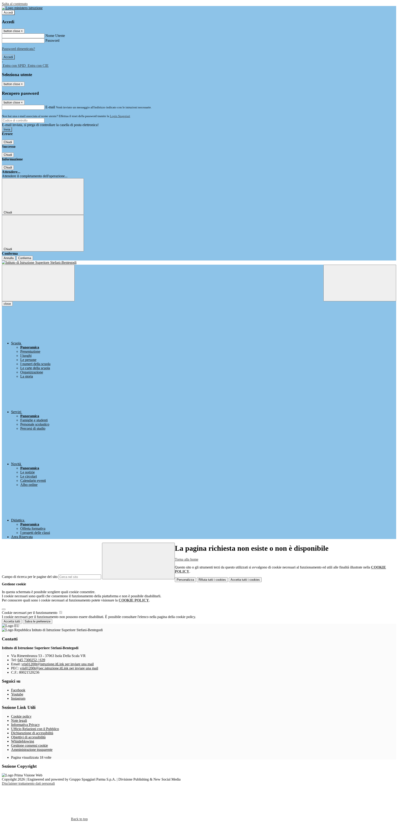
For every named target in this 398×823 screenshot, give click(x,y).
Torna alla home (186, 559)
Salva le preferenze (37, 621)
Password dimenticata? (18, 49)
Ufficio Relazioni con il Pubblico (35, 729)
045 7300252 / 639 (31, 660)
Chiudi (8, 142)
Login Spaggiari (120, 116)
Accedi (8, 12)
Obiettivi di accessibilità (28, 737)
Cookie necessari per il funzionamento (30, 613)
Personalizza (185, 579)
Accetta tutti (245, 579)
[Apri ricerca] (359, 283)
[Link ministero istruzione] (22, 8)
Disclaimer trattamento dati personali (28, 783)
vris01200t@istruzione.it (57, 664)
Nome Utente (55, 36)
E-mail (50, 107)
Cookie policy (21, 716)
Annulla (9, 258)
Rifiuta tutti (212, 579)
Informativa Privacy (25, 725)
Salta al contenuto (15, 4)
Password (52, 40)
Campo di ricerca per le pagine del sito (30, 577)
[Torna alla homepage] (199, 263)
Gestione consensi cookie (29, 745)
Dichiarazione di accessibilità (32, 733)
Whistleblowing (22, 741)
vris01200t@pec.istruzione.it (59, 668)
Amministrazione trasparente (32, 750)
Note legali (19, 720)
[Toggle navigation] (38, 283)
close (7, 303)
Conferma (24, 258)
